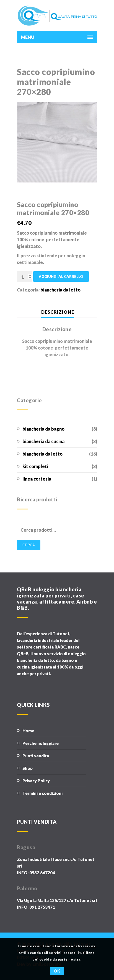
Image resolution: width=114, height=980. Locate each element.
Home (28, 730)
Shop (27, 768)
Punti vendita (35, 755)
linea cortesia (36, 478)
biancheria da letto (42, 453)
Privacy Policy (36, 780)
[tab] (58, 312)
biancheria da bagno (43, 428)
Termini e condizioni (42, 793)
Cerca (28, 545)
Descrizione (57, 312)
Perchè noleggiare (40, 743)
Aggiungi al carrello (61, 276)
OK (57, 971)
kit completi (35, 466)
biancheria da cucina (43, 441)
